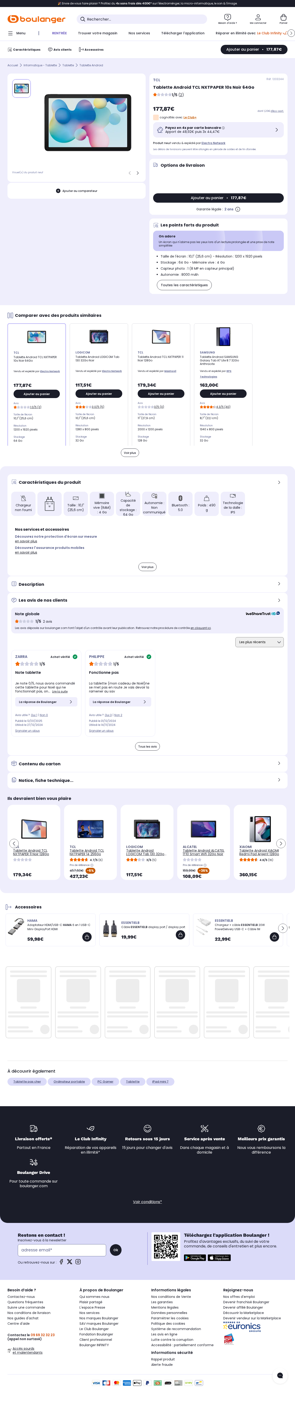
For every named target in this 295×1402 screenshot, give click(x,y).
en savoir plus (26, 541)
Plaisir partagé (90, 1302)
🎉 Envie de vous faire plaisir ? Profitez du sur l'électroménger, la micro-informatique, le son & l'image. (147, 3)
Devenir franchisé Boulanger (246, 1302)
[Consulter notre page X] (69, 1263)
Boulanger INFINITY (94, 1345)
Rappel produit (163, 1359)
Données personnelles (169, 1312)
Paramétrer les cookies (170, 1318)
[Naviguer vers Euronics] (255, 1327)
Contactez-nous (21, 1296)
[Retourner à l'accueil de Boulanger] (36, 19)
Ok (115, 1250)
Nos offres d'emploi (239, 1296)
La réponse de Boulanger (38, 702)
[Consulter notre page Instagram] (78, 1263)
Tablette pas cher (27, 1081)
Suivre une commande (26, 1307)
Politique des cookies (168, 1323)
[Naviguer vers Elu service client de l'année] (255, 1339)
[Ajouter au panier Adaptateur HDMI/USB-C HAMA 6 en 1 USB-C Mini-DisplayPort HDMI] (87, 937)
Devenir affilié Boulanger (243, 1307)
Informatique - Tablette (40, 65)
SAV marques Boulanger (99, 1323)
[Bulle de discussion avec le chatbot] (280, 1376)
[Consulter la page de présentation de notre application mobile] (195, 1257)
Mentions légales (165, 1307)
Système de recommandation (176, 1329)
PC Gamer (105, 1081)
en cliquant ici (201, 628)
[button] (291, 33)
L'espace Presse (92, 1307)
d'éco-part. (277, 111)
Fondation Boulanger (96, 1334)
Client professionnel (95, 1339)
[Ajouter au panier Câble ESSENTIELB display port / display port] (180, 934)
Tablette (68, 65)
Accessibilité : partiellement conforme (182, 1345)
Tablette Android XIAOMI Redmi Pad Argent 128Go (259, 852)
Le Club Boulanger (94, 1329)
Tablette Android (91, 65)
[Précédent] (129, 173)
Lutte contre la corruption (172, 1339)
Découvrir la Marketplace (243, 1312)
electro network (213, 143)
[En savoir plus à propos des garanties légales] (238, 209)
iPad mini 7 (160, 1081)
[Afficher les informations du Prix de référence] (91, 865)
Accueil (12, 65)
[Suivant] (137, 173)
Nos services (89, 1312)
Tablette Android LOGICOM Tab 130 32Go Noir (145, 854)
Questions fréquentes (25, 1302)
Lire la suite (60, 691)
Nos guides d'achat (23, 1318)
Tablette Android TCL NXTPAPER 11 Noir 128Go (31, 852)
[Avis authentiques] (260, 614)
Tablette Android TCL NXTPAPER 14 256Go (87, 852)
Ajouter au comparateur (79, 191)
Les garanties (162, 1302)
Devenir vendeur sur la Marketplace (252, 1318)
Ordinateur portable (69, 1081)
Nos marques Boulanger (98, 1318)
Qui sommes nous (94, 1296)
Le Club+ (190, 117)
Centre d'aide (18, 1323)
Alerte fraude (162, 1364)
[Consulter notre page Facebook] (61, 1263)
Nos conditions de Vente (171, 1296)
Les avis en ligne (164, 1334)
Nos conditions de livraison (28, 1312)
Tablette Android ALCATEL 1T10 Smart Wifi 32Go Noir (203, 852)
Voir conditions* (147, 1201)
